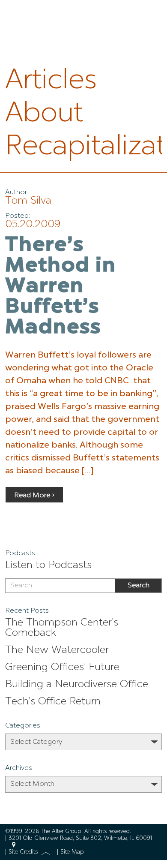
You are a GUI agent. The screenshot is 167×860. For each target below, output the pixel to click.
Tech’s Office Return (53, 702)
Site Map (72, 852)
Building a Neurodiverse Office (76, 685)
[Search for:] (60, 585)
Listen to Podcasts (48, 565)
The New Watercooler (57, 650)
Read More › (34, 495)
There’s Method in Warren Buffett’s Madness (60, 286)
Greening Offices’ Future (62, 667)
